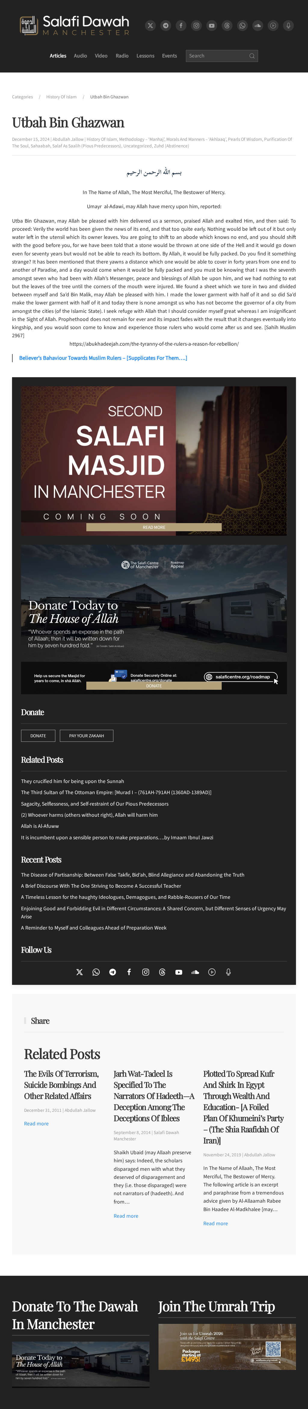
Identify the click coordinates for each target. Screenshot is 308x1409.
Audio (80, 56)
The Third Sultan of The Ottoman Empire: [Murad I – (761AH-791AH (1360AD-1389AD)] (116, 792)
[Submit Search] (252, 56)
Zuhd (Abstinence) (171, 146)
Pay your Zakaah (86, 735)
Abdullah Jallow (68, 139)
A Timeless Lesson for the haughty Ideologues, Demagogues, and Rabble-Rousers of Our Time (125, 897)
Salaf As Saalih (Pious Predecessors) (86, 146)
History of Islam (102, 139)
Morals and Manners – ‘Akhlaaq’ (196, 139)
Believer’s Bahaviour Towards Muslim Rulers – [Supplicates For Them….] (103, 358)
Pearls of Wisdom (245, 139)
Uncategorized (137, 146)
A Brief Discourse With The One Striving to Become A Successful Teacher (101, 886)
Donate (38, 735)
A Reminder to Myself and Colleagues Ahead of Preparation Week (94, 928)
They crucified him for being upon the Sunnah (72, 781)
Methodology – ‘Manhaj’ (141, 139)
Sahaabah (40, 146)
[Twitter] (79, 971)
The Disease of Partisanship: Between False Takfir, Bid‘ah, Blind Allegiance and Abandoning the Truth (133, 875)
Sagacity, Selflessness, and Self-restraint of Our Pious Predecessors (94, 804)
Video (101, 56)
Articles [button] (58, 56)
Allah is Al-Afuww (40, 826)
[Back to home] (74, 26)
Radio (122, 56)
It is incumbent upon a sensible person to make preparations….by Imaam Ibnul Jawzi (117, 837)
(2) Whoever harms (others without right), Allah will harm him (89, 815)
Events (169, 56)
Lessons (145, 56)
